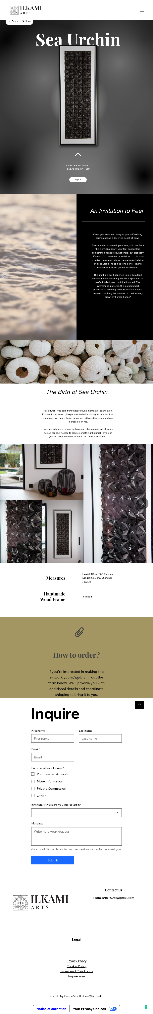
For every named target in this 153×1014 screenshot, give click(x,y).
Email (35, 749)
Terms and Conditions (76, 971)
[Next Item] (142, 503)
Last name (85, 730)
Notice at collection (51, 1009)
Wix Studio (96, 996)
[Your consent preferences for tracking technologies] (146, 1007)
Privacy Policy (77, 961)
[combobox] (76, 812)
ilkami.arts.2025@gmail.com (113, 898)
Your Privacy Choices (89, 1009)
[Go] (139, 705)
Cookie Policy (76, 966)
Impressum (76, 976)
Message (37, 823)
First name (38, 730)
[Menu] (141, 10)
